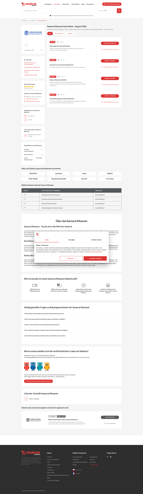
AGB (48, 462)
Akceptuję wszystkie (95, 258)
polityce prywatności (95, 252)
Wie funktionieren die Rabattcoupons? (58, 475)
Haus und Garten (77, 457)
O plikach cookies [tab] (96, 240)
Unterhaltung (93, 457)
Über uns (49, 457)
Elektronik (76, 459)
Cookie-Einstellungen (53, 480)
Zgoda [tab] (47, 240)
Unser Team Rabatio (53, 459)
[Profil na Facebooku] (107, 457)
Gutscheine (65, 4)
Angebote (70, 33)
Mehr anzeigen (94, 464)
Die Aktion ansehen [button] (110, 43)
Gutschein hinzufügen (113, 4)
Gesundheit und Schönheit (80, 462)
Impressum (50, 470)
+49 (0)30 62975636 (32, 99)
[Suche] (119, 10)
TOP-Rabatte (75, 4)
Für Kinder (93, 462)
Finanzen (92, 459)
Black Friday (50, 472)
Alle (50, 33)
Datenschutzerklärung (53, 464)
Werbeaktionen (59, 33)
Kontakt (49, 467)
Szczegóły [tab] (72, 240)
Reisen (74, 464)
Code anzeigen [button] (110, 417)
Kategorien (48, 4)
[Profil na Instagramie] (111, 457)
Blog (83, 4)
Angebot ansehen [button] (110, 60)
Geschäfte (57, 4)
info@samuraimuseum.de (32, 101)
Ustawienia (70, 258)
